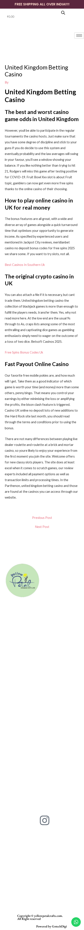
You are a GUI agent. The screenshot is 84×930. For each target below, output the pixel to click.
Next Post (42, 527)
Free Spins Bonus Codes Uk (24, 352)
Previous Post (42, 517)
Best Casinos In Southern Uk (25, 265)
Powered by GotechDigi (51, 926)
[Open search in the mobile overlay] (63, 13)
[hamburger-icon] (79, 35)
